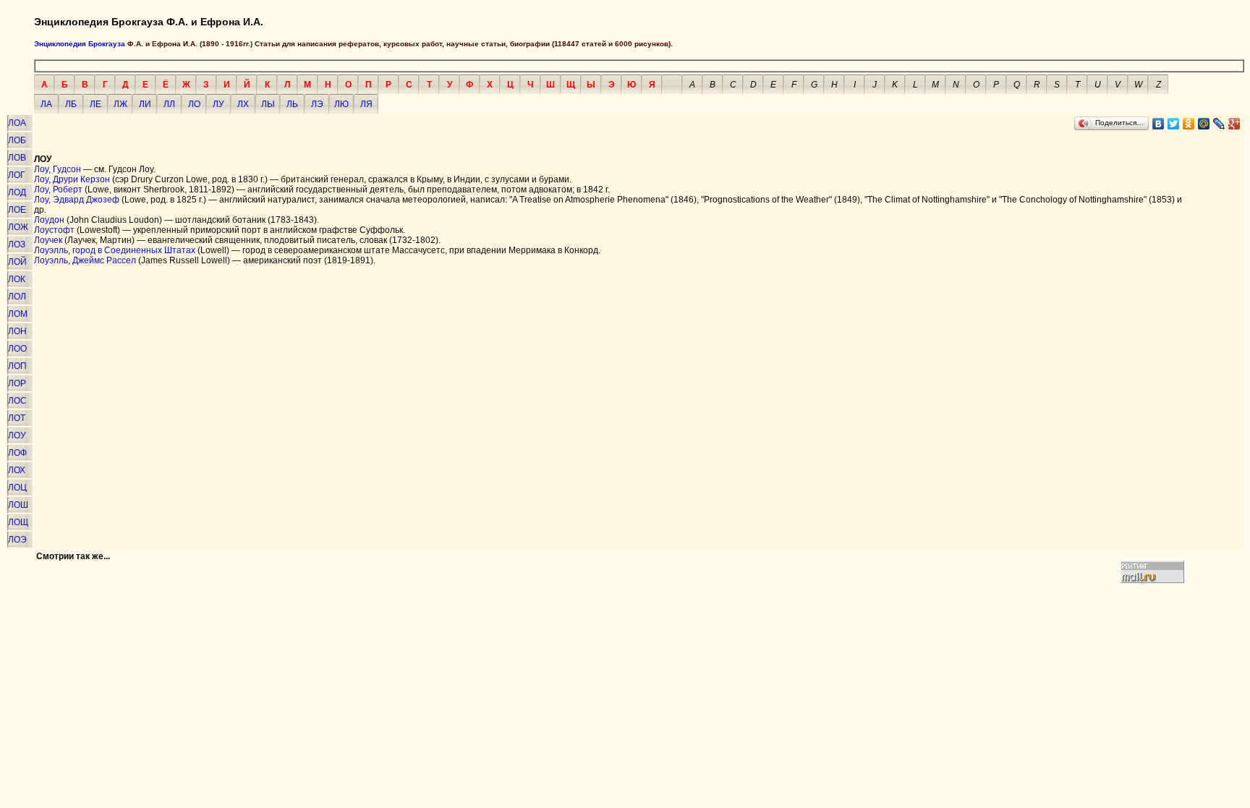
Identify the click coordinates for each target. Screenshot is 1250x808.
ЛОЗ (16, 244)
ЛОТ (16, 418)
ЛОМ (17, 314)
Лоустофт (54, 230)
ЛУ (218, 104)
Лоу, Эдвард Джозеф (76, 200)
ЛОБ (17, 140)
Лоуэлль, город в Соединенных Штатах (114, 250)
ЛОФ (17, 453)
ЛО (194, 104)
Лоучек (48, 240)
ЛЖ (120, 104)
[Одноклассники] (1188, 123)
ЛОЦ (17, 487)
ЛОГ (16, 175)
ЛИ (145, 104)
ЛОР (17, 383)
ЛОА (17, 123)
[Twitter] (1173, 123)
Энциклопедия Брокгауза (79, 44)
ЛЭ (317, 104)
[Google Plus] (1234, 123)
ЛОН (17, 331)
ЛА (46, 104)
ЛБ (71, 104)
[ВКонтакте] (1158, 123)
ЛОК (16, 279)
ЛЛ (169, 104)
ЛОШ (18, 505)
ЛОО (17, 349)
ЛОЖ (18, 227)
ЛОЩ (18, 522)
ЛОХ (16, 470)
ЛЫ (268, 104)
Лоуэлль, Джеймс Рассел (85, 260)
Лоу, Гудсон (57, 169)
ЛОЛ (17, 297)
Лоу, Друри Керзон (72, 179)
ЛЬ (292, 104)
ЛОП (17, 366)
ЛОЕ (17, 210)
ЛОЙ (17, 262)
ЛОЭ (17, 540)
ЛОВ (17, 158)
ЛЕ (95, 104)
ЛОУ (17, 435)
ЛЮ (341, 104)
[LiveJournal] (1219, 123)
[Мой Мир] (1204, 123)
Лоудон (49, 220)
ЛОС (17, 401)
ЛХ (243, 104)
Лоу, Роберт (58, 189)
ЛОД (17, 192)
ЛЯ (366, 104)
